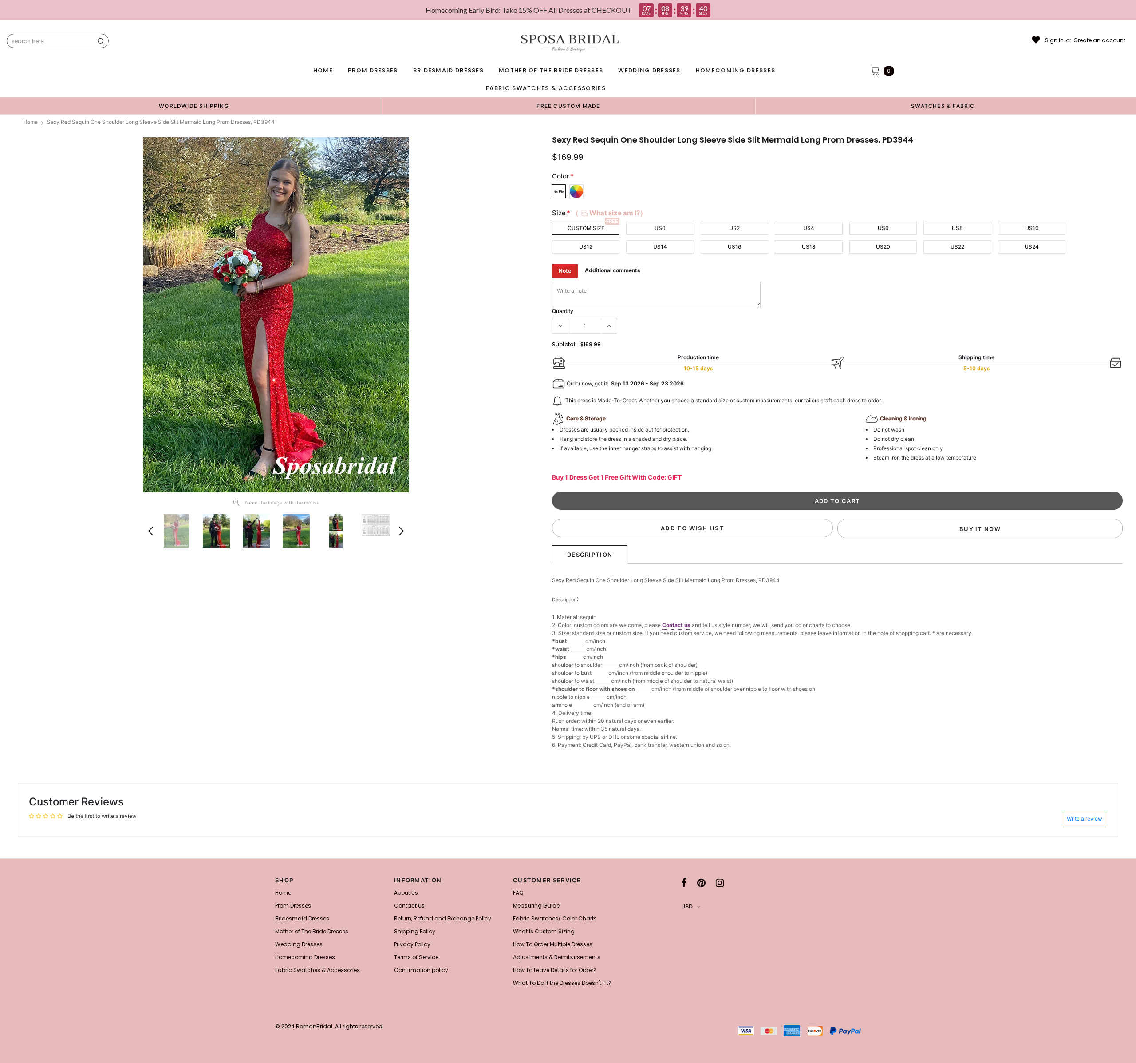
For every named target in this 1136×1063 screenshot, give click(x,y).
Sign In (1054, 40)
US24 (1032, 246)
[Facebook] (684, 883)
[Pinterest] (701, 883)
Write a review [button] (1084, 818)
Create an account (1099, 40)
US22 (957, 246)
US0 (660, 228)
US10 (1032, 228)
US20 (883, 246)
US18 (809, 246)
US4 (808, 228)
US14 (660, 246)
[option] (194, 105)
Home (30, 122)
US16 (735, 246)
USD (687, 906)
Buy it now (980, 528)
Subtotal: (564, 344)
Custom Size (586, 228)
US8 (957, 228)
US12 (585, 246)
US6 (883, 228)
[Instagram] (720, 883)
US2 (734, 228)
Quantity (562, 311)
